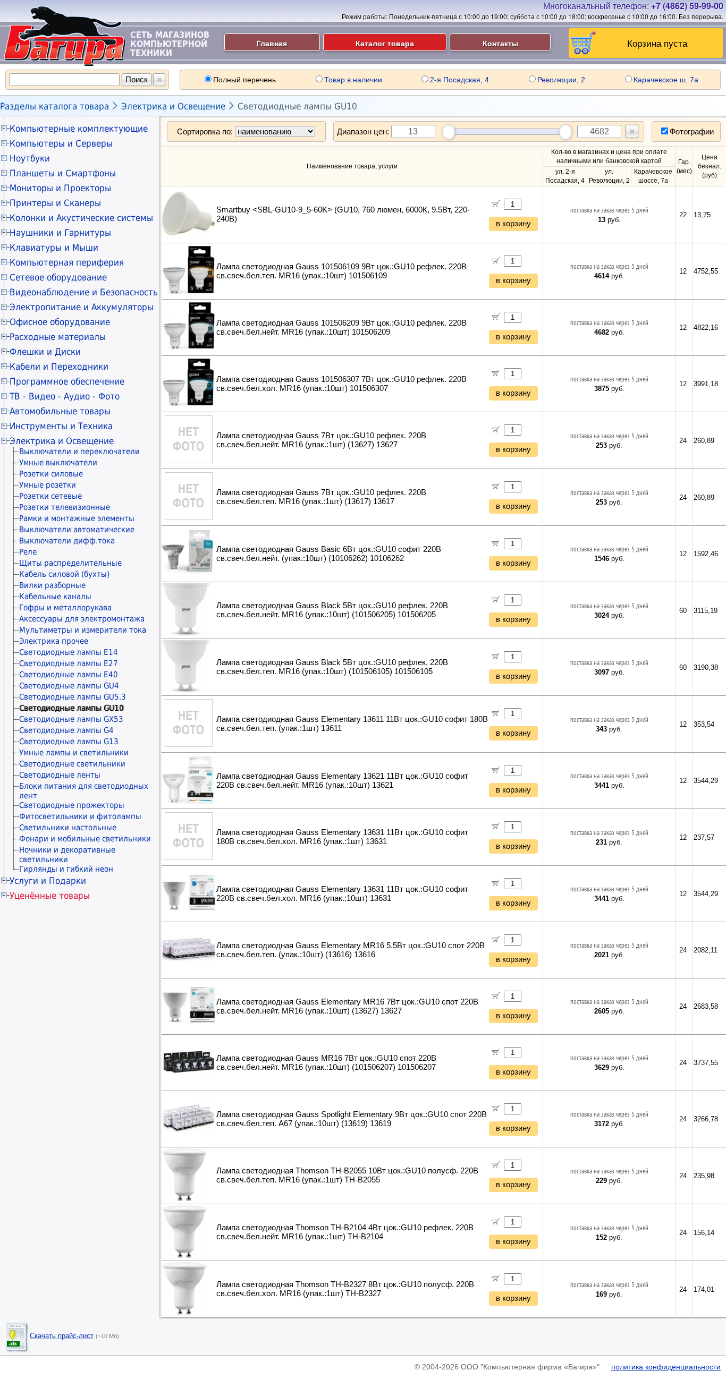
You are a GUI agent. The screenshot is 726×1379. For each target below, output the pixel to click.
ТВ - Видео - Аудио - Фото (65, 396)
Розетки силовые (51, 474)
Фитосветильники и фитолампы (80, 816)
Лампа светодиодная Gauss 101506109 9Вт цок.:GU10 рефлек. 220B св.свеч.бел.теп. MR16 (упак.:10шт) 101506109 (341, 271)
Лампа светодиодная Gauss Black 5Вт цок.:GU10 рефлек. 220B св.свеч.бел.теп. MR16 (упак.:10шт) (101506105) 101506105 (332, 667)
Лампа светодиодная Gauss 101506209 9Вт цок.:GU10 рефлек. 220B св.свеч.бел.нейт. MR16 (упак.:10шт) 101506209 (341, 327)
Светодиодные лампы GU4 (69, 686)
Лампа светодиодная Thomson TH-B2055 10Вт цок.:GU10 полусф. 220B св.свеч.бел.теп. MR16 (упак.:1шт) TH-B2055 (347, 1175)
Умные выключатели (58, 462)
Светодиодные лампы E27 (68, 663)
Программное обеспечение (67, 381)
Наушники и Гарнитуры (60, 232)
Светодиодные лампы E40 (68, 674)
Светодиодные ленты (59, 775)
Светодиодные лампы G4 (66, 730)
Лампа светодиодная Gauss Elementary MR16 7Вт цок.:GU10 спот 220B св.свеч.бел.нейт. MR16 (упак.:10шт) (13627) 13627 (347, 1006)
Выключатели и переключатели (79, 451)
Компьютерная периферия (67, 262)
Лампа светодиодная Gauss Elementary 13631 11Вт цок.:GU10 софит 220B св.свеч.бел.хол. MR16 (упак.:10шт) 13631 (342, 894)
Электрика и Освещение (173, 106)
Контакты (500, 43)
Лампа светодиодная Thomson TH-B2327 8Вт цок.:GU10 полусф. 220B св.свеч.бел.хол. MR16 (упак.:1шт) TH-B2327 (345, 1289)
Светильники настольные (67, 827)
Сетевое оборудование (58, 277)
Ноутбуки (30, 158)
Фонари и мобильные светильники (85, 839)
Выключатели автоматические (76, 529)
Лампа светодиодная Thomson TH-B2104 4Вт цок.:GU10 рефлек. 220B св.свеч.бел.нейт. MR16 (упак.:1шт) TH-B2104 (345, 1232)
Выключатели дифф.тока (67, 541)
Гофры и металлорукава (65, 607)
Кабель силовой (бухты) (64, 574)
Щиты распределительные (70, 563)
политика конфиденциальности (666, 1367)
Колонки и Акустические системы (81, 217)
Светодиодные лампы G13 (69, 741)
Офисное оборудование (60, 322)
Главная (272, 43)
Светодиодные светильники (72, 764)
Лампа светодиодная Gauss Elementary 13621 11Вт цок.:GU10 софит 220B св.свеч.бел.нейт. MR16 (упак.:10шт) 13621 (342, 780)
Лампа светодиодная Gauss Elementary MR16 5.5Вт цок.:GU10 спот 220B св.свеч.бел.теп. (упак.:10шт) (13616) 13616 (350, 950)
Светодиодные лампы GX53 (71, 719)
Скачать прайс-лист (62, 1336)
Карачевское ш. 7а (666, 79)
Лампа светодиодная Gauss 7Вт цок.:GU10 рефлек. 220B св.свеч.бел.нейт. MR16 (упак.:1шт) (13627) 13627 (321, 440)
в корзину (513, 223)
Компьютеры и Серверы (61, 143)
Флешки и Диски (45, 351)
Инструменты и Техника (61, 426)
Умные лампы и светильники (74, 752)
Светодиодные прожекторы (71, 805)
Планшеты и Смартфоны (63, 173)
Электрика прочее (53, 641)
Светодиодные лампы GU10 (297, 106)
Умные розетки (47, 485)
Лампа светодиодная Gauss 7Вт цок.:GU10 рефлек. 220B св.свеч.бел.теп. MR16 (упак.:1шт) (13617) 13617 (321, 497)
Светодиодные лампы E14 (68, 652)
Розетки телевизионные (64, 507)
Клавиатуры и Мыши (54, 247)
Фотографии (692, 131)
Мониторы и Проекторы (60, 188)
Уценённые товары (50, 895)
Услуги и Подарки (48, 880)
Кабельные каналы (55, 596)
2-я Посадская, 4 (459, 79)
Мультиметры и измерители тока (82, 630)
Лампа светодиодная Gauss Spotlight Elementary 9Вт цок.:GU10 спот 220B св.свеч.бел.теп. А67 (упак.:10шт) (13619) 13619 (351, 1119)
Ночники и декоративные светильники (67, 854)
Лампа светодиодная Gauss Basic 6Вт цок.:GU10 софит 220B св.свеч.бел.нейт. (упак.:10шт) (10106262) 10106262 (328, 554)
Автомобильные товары (60, 411)
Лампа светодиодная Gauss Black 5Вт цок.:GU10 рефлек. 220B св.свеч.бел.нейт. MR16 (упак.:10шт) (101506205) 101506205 (332, 610)
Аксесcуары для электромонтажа (82, 619)
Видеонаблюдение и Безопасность (84, 292)
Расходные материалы (58, 336)
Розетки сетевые (50, 496)
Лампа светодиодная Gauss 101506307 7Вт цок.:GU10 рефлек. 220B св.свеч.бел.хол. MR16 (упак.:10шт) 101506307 (341, 384)
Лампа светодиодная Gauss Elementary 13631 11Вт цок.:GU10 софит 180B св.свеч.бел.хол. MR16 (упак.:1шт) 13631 (342, 837)
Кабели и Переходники (59, 366)
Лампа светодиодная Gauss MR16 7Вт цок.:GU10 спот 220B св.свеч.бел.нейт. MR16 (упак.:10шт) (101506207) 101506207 (326, 1062)
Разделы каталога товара (54, 106)
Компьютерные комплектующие (79, 128)
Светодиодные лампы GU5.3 (72, 697)
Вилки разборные (52, 585)
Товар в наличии (353, 79)
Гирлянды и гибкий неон (66, 869)
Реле (28, 552)
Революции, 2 (561, 79)
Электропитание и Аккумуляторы (82, 307)
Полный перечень (244, 79)
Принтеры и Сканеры (55, 203)
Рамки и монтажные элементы (76, 518)
